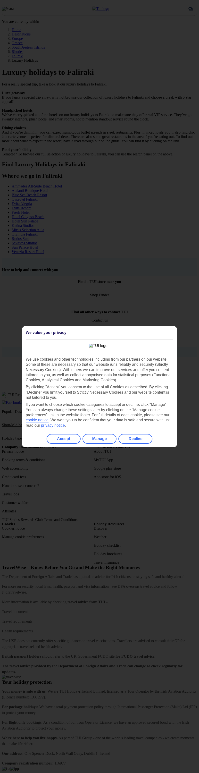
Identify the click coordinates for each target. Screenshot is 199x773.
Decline (135, 439)
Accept (63, 439)
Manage (99, 439)
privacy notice (53, 425)
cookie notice (37, 420)
